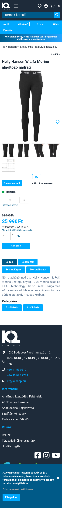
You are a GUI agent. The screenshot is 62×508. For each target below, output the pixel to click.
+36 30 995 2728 (17, 375)
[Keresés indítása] (57, 15)
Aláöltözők (12, 307)
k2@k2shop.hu (16, 381)
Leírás (9, 261)
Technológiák (13, 269)
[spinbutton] (9, 236)
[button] (12, 234)
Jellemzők (28, 261)
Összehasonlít (12, 183)
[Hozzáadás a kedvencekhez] (58, 122)
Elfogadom (11, 497)
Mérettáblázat (38, 269)
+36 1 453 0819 (16, 369)
